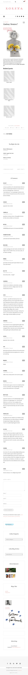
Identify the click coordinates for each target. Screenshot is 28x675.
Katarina (17, 125)
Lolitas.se (20, 670)
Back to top (13, 672)
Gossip (6, 22)
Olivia (5, 429)
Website (4, 503)
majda (5, 360)
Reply (23, 183)
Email (4, 498)
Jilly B (5, 271)
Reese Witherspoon (7, 149)
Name (4, 493)
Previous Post (8, 169)
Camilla (5, 212)
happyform (7, 592)
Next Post (20, 169)
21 (23, 22)
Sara (4, 468)
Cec (4, 346)
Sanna (5, 448)
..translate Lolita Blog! (7, 608)
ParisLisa (6, 413)
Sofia (4, 336)
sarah (5, 202)
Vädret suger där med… (8, 153)
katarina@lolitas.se (16, 647)
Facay (5, 183)
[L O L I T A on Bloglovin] (9, 525)
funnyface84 (6, 234)
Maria (5, 381)
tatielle (6, 591)
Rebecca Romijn (7, 157)
